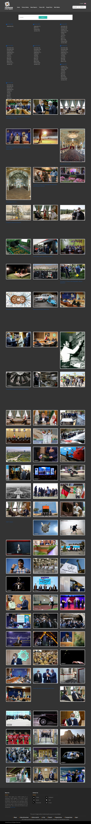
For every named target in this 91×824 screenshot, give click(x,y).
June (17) (9, 57)
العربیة (74, 5)
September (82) (64, 68)
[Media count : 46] (45, 175)
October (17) (64, 66)
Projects (50, 817)
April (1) (8, 97)
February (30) (64, 41)
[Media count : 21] (72, 175)
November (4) (64, 28)
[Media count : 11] (72, 246)
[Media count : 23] (72, 509)
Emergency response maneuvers (13, 222)
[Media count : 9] (45, 212)
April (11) (63, 38)
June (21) (63, 72)
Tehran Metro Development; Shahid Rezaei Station (17, 389)
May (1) (62, 37)
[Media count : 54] (45, 271)
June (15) (36, 57)
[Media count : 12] (72, 694)
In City (43, 817)
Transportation (68, 817)
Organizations (58, 817)
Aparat (37, 800)
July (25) (36, 55)
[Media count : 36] (18, 299)
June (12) (63, 35)
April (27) (36, 60)
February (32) (37, 63)
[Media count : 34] (18, 339)
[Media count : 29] (45, 299)
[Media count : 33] (18, 136)
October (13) (64, 29)
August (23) (63, 54)
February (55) (64, 78)
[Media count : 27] (18, 566)
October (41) (10, 51)
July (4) (8, 92)
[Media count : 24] (72, 271)
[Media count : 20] (18, 417)
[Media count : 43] (45, 755)
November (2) (10, 86)
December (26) (64, 48)
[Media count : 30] (72, 547)
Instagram (51, 797)
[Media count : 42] (18, 107)
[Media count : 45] (45, 675)
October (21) (64, 51)
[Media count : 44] (18, 472)
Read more (13, 807)
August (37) (9, 54)
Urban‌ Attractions (24, 817)
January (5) (9, 64)
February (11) (10, 63)
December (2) (64, 26)
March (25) (9, 61)
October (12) (37, 51)
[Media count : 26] (45, 107)
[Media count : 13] (45, 509)
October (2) (9, 88)
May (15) (36, 58)
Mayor (15, 817)
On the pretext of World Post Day (13, 309)
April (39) (63, 75)
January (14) (37, 31)
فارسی (77, 5)
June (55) (63, 57)
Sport (76, 817)
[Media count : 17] (18, 246)
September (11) (37, 52)
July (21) (9, 55)
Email (50, 803)
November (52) (10, 49)
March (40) (36, 61)
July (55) (63, 71)
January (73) (64, 80)
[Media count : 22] (45, 417)
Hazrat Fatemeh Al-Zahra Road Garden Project (43, 688)
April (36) (9, 60)
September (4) (10, 26)
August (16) (63, 32)
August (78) (63, 69)
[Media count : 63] (45, 718)
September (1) (37, 26)
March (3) (9, 98)
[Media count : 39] (72, 436)
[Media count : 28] (45, 339)
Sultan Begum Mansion (11, 202)
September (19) (64, 31)
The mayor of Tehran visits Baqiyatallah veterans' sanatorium (71, 282)
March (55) (63, 77)
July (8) (62, 34)
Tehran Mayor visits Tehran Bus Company (42, 256)
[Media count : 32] (18, 271)
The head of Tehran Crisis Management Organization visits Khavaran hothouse (45, 185)
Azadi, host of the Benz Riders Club (41, 309)
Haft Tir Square (9, 522)
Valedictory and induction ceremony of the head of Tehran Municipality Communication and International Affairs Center (18, 147)
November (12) (37, 49)
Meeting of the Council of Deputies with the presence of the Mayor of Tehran (18, 117)
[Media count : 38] (45, 436)
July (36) (63, 55)
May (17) (63, 74)
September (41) (10, 52)
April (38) (63, 60)
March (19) (63, 61)
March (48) (63, 40)
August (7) (36, 54)
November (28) (64, 49)
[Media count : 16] (45, 136)
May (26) (63, 58)
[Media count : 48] (72, 736)
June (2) (9, 94)
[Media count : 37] (45, 246)
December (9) (37, 48)
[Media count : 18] (72, 107)
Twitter (37, 797)
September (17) (64, 52)
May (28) (9, 58)
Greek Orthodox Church (65, 164)
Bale (50, 800)
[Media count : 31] (72, 350)
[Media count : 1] (72, 145)
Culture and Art (35, 817)
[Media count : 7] (18, 509)
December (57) (10, 48)
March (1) (36, 28)
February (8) (36, 29)
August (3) (9, 91)
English (81, 3)
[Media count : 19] (72, 212)
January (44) (64, 43)
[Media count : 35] (72, 472)
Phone (38, 803)
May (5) (8, 95)
